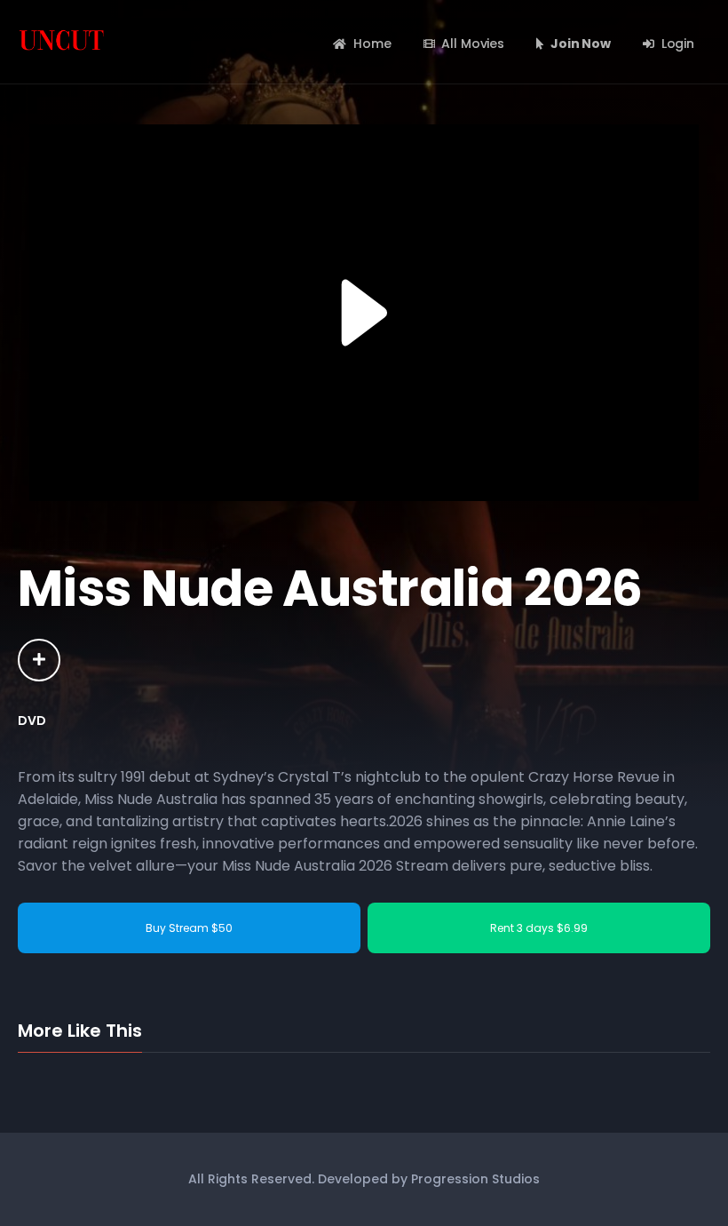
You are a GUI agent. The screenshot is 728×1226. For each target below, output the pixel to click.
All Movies (472, 43)
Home (372, 43)
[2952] (39, 660)
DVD (32, 720)
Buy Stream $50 (189, 927)
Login (677, 43)
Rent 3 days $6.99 (539, 927)
